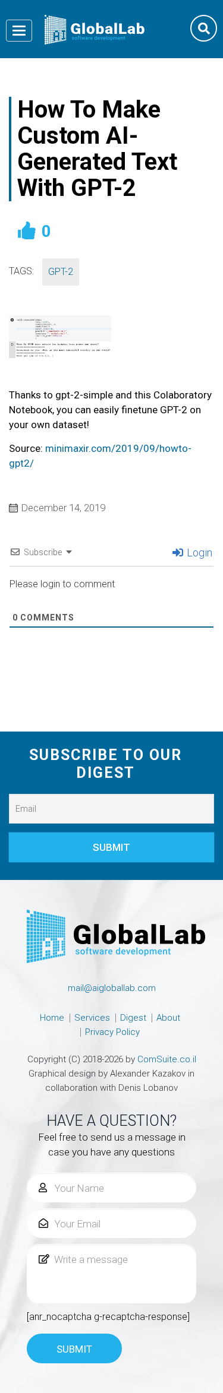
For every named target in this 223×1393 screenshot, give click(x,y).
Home (52, 1017)
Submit (74, 1349)
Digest (133, 1017)
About (168, 1017)
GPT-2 (60, 271)
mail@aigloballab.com (112, 988)
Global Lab (94, 30)
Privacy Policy (112, 1032)
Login (198, 552)
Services (92, 1017)
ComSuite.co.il (166, 1059)
